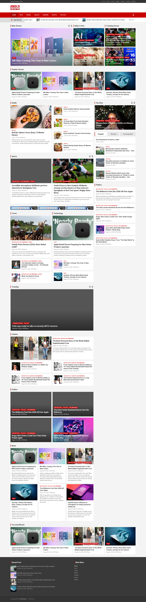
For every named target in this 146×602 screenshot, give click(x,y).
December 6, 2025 (79, 44)
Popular (81, 40)
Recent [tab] (113, 134)
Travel (112, 1)
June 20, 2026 (67, 135)
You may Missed (18, 525)
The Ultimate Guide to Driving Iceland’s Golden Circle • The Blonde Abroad (34, 265)
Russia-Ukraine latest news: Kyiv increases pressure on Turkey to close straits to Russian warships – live (120, 175)
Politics (134, 1)
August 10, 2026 (25, 269)
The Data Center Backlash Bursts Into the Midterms (115, 207)
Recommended (23, 55)
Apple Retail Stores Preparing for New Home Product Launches (26, 93)
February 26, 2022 (110, 153)
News (14, 446)
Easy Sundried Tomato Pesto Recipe (77, 133)
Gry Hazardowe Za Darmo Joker (107, 140)
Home (103, 1)
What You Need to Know (30, 276)
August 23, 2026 (70, 63)
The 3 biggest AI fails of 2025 (85, 42)
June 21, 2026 (67, 125)
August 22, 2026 (110, 44)
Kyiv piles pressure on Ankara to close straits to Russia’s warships (120, 162)
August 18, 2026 (16, 249)
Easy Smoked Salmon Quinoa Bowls (77, 109)
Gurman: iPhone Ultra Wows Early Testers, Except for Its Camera (118, 93)
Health (117, 1)
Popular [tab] (101, 134)
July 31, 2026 (15, 137)
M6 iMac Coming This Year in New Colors (76, 264)
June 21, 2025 (99, 141)
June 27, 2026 (67, 111)
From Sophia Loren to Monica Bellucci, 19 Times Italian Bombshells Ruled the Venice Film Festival (78, 367)
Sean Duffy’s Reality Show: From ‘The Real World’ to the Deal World (115, 241)
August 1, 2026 (25, 278)
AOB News (16, 63)
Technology (58, 213)
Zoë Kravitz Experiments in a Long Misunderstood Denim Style (76, 379)
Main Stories (16, 26)
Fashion (123, 1)
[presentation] (69, 26)
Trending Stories (112, 26)
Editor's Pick (79, 26)
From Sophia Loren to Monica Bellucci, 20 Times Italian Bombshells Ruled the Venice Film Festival (35, 380)
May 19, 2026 (67, 149)
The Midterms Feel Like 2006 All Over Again (30, 412)
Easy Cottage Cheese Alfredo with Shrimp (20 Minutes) (87, 61)
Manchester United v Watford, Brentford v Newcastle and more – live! (120, 150)
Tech (108, 1)
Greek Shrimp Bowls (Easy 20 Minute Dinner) (77, 146)
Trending (15, 287)
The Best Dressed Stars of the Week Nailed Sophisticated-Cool (88, 93)
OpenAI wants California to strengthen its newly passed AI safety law (79, 505)
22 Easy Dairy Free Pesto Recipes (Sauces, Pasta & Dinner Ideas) (76, 122)
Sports (128, 1)
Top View (99, 103)
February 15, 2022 (17, 328)
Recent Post (16, 562)
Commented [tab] (128, 134)
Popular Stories (18, 69)
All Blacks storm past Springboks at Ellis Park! (119, 61)
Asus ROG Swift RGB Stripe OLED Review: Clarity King (118, 229)
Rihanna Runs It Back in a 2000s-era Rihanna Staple (34, 366)
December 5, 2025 (79, 63)
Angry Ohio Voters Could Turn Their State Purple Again (114, 218)
